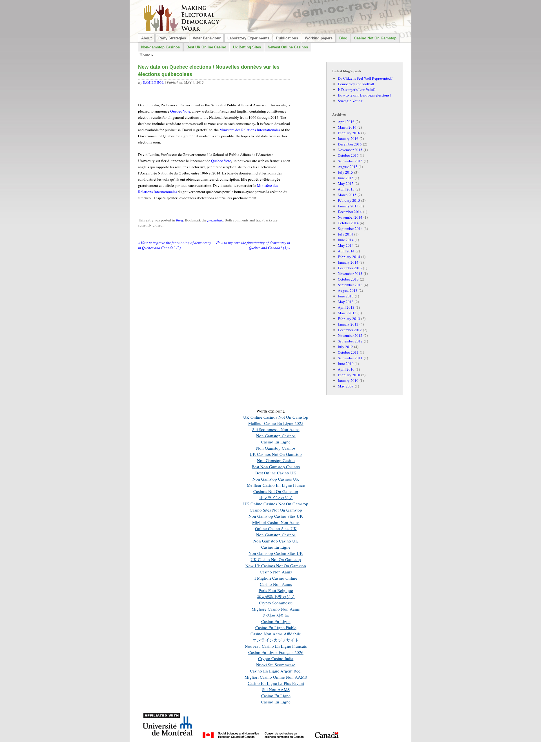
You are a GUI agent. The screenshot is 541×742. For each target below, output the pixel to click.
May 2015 (346, 183)
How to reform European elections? (364, 95)
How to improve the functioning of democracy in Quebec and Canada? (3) (253, 245)
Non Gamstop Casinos (276, 435)
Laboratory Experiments (248, 38)
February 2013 (349, 318)
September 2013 (350, 284)
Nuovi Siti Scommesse (275, 664)
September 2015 (350, 160)
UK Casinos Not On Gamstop (276, 454)
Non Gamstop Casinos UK (275, 479)
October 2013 (348, 279)
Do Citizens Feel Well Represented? (365, 78)
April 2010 (346, 369)
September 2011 (350, 357)
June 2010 (346, 363)
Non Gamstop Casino (276, 460)
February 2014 (349, 256)
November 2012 (350, 335)
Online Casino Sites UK (276, 528)
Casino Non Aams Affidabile (275, 633)
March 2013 (347, 312)
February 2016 (349, 132)
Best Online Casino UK (275, 473)
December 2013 (350, 267)
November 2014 (350, 217)
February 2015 (349, 200)
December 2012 (350, 329)
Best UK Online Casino (206, 47)
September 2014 (350, 228)
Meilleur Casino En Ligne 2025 (275, 423)
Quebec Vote (180, 111)
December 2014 (350, 211)
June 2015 (346, 177)
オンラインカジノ (276, 497)
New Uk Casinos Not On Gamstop (275, 565)
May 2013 (346, 301)
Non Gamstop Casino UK (275, 541)
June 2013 (346, 296)
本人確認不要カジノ (276, 596)
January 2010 (348, 380)
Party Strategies (172, 38)
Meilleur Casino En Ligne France (276, 485)
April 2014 (346, 251)
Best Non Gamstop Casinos (276, 466)
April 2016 (346, 121)
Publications (287, 38)
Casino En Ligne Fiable (275, 627)
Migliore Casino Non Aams (276, 609)
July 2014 (345, 234)
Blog (343, 38)
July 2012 (345, 346)
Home (144, 54)
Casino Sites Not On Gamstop (276, 510)
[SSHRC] (270, 739)
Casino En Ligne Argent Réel (275, 671)
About (146, 38)
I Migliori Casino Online (275, 578)
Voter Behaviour (207, 38)
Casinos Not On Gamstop (275, 491)
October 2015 (348, 155)
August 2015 (348, 166)
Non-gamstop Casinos (160, 47)
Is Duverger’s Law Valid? (357, 89)
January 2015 (348, 206)
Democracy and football (356, 83)
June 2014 (346, 239)
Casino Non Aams (276, 572)
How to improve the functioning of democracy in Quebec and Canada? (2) (174, 245)
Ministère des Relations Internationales (249, 129)
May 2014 (346, 245)
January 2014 (348, 262)
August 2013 (348, 290)
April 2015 (346, 189)
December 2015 (350, 144)
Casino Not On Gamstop (375, 38)
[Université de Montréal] (168, 739)
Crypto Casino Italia (275, 658)
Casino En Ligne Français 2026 (275, 652)
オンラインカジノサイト (275, 640)
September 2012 (350, 341)
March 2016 (347, 127)
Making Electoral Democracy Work (182, 17)
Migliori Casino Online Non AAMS (276, 677)
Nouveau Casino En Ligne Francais (276, 646)
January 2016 (348, 138)
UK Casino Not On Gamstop (275, 559)
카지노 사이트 (276, 615)
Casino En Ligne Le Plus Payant (276, 683)
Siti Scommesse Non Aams (276, 429)
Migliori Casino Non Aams (276, 522)
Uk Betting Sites (247, 47)
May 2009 (346, 386)
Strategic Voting (350, 100)
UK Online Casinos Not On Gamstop (275, 417)
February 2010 (349, 374)
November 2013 (350, 273)
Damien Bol (153, 82)
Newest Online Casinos (288, 47)
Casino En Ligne (276, 442)
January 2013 (348, 324)
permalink (215, 220)
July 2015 (345, 172)
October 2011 (348, 352)
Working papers (318, 38)
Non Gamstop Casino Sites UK (276, 516)
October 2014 (348, 222)
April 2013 (346, 307)
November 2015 (350, 149)
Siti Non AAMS (276, 689)
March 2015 (347, 194)
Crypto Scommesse (276, 603)
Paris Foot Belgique (276, 590)
